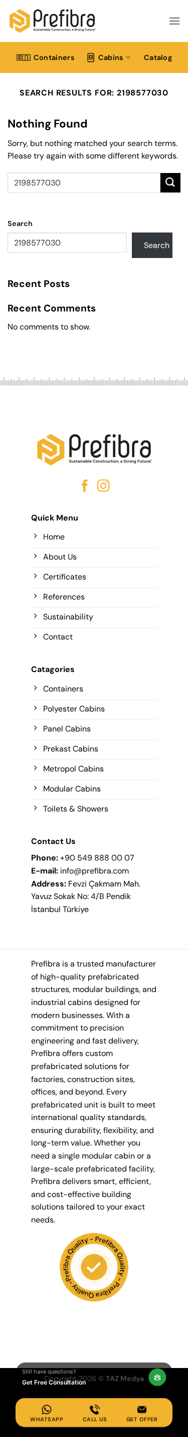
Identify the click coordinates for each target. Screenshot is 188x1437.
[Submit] (170, 182)
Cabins (111, 57)
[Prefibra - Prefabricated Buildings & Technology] (52, 20)
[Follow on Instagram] (103, 487)
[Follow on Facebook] (85, 487)
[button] (174, 20)
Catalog (158, 57)
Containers (54, 57)
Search (20, 223)
